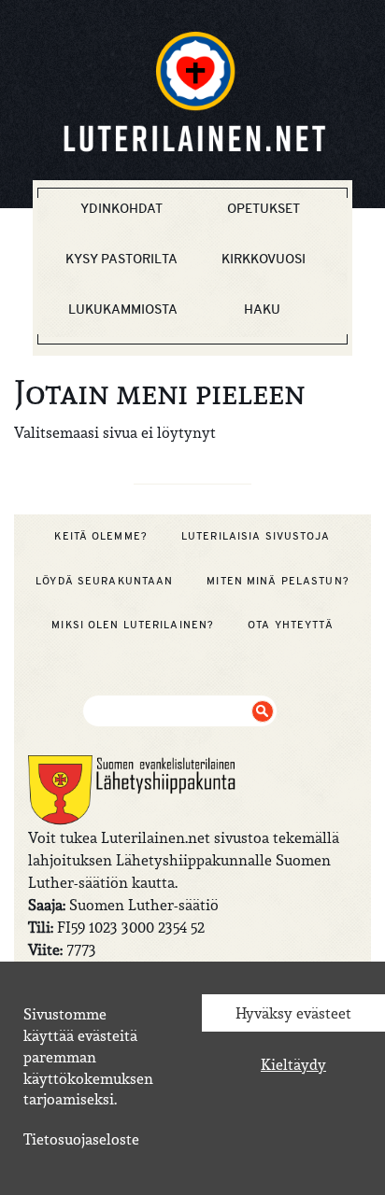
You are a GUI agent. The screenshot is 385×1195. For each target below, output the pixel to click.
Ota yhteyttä (290, 624)
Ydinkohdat (121, 208)
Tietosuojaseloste (81, 1139)
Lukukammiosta (123, 309)
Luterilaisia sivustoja (256, 535)
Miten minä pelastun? (278, 580)
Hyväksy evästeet (293, 1013)
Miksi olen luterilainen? (132, 624)
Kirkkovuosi (263, 258)
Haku (262, 309)
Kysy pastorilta (121, 258)
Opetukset (263, 208)
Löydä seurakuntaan (104, 580)
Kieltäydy (293, 1064)
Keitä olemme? (101, 535)
